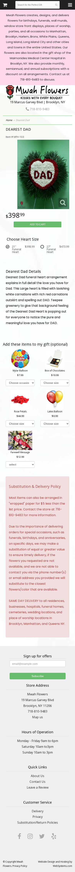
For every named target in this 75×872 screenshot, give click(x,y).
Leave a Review (37, 787)
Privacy (37, 817)
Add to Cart (37, 224)
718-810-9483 (39, 109)
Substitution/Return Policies (37, 822)
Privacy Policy (19, 866)
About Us (37, 776)
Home (9, 120)
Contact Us (37, 782)
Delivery (37, 811)
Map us (37, 717)
